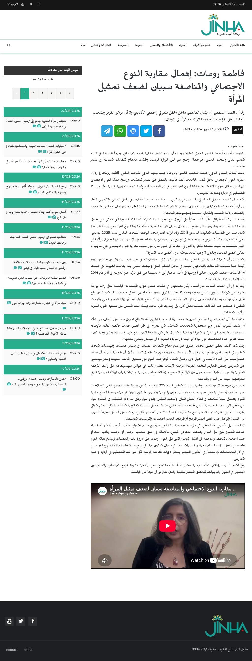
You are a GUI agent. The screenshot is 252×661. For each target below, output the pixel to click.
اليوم (220, 46)
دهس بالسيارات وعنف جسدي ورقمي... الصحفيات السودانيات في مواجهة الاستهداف (39, 382)
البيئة (139, 46)
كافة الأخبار (237, 46)
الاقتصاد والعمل (161, 46)
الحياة (182, 46)
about (28, 651)
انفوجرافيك (201, 46)
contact (12, 651)
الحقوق (238, 130)
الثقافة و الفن (101, 46)
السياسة (123, 46)
